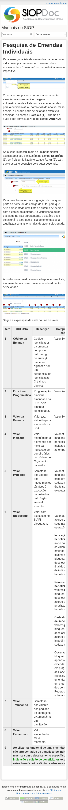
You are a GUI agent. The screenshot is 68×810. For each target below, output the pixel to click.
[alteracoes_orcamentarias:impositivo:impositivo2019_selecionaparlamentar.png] (34, 251)
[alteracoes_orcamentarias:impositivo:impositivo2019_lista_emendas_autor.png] (34, 303)
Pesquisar (31, 34)
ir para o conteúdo (56, 3)
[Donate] (27, 798)
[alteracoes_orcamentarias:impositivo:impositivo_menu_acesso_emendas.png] (34, 83)
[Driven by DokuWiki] (41, 801)
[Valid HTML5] (56, 798)
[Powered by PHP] (41, 798)
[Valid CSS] (27, 801)
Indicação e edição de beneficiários (36, 759)
